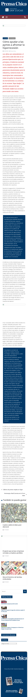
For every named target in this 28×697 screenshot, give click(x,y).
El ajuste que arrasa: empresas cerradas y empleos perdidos (13, 552)
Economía (5, 38)
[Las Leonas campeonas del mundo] (4, 601)
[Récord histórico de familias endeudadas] (14, 562)
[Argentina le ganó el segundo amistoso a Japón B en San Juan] (4, 608)
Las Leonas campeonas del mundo (9, 603)
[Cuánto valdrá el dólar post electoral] (14, 504)
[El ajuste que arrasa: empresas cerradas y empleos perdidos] (14, 536)
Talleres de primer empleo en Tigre (13, 489)
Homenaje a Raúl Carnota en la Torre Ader (14, 494)
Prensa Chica (13, 51)
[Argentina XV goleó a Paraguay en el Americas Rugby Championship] (4, 625)
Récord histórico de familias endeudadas (12, 578)
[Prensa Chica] (3, 17)
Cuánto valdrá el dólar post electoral (12, 526)
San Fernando (12, 38)
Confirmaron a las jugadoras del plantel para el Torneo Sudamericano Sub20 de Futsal (12, 619)
